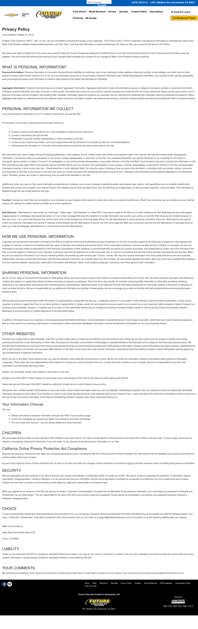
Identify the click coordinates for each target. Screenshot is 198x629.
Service (112, 11)
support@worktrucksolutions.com (168, 573)
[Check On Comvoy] (9, 584)
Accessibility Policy (183, 583)
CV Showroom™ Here (184, 18)
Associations (156, 11)
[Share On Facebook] (4, 584)
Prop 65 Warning (150, 583)
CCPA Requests (166, 583)
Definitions (104, 583)
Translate (101, 5)
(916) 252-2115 (140, 2)
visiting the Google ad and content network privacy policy (79, 384)
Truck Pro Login (91, 586)
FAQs (94, 583)
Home (87, 583)
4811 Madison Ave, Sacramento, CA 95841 (173, 2)
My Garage (91, 18)
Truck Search (79, 11)
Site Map (114, 583)
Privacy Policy (126, 583)
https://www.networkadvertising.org (100, 397)
